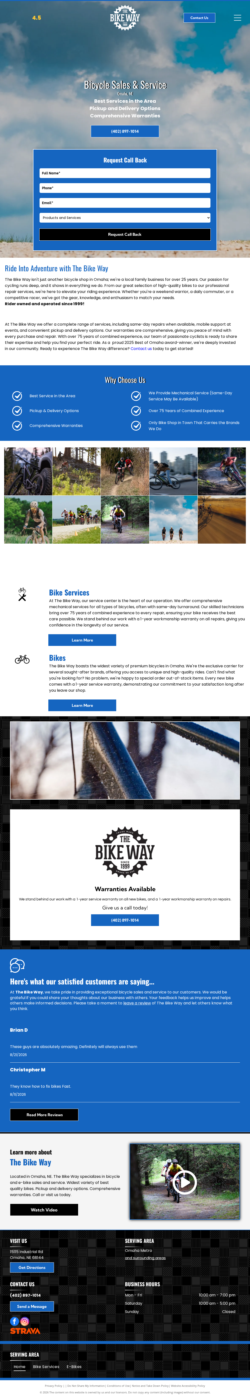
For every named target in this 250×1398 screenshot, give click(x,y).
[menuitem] (19, 1367)
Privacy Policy (53, 1386)
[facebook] (14, 1322)
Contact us (141, 348)
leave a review (137, 1003)
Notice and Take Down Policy (150, 1386)
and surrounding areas (145, 1257)
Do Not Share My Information (86, 1386)
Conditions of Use (118, 1386)
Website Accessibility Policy (188, 1386)
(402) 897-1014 (25, 1295)
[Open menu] (237, 17)
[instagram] (24, 1322)
